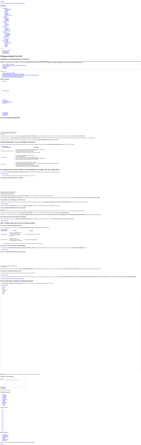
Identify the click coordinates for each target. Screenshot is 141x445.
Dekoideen (7, 32)
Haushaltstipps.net (6, 51)
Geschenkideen (7, 34)
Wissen (6, 16)
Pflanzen (6, 39)
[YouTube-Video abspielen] (70, 334)
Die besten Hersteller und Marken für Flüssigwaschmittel (12, 76)
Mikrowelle (5, 437)
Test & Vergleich (5, 40)
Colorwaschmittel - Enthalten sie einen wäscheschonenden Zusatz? (14, 65)
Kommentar (2, 386)
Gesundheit (5, 396)
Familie (4, 26)
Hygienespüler (5, 112)
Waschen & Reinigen (8, 15)
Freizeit (6, 44)
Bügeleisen (4, 434)
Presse (11, 442)
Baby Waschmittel (6, 90)
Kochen (4, 21)
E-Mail (1, 379)
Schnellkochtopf (5, 439)
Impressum (14, 442)
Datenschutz (19, 442)
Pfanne (4, 438)
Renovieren (7, 36)
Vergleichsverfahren (30, 442)
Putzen (6, 12)
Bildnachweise (24, 442)
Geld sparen (7, 10)
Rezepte (6, 25)
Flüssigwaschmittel (6, 66)
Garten (4, 37)
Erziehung (6, 27)
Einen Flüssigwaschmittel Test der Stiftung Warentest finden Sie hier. (12, 278)
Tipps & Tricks (5, 8)
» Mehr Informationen (4, 146)
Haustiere (6, 29)
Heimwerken (7, 35)
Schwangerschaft (8, 30)
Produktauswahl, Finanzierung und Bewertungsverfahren (15, 3)
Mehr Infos (2, 1)
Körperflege (5, 402)
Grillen (6, 23)
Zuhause (4, 31)
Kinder (6, 46)
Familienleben (7, 28)
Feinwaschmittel (5, 113)
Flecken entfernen (8, 9)
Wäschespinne (5, 114)
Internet (4, 400)
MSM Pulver (5, 100)
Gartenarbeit (7, 38)
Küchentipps (7, 24)
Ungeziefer (7, 14)
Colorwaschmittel (6, 101)
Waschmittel (5, 67)
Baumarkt (6, 41)
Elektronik (6, 43)
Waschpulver (5, 68)
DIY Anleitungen (8, 33)
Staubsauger (5, 440)
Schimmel (6, 13)
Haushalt (6, 11)
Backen (6, 22)
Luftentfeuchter (5, 436)
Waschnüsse (5, 115)
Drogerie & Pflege (8, 42)
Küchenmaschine (6, 435)
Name (1, 378)
